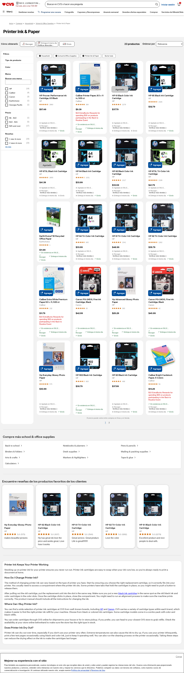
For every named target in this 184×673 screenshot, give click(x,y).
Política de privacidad (80, 670)
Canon (111, 609)
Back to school (12, 445)
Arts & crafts (11, 457)
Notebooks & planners (74, 445)
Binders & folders (13, 451)
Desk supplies (70, 451)
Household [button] (45, 56)
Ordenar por (149, 44)
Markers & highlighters (74, 457)
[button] (17, 60)
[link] (51, 104)
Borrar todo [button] (109, 56)
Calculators (10, 463)
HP (101, 609)
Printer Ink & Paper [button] (92, 56)
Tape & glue (127, 457)
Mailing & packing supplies (134, 451)
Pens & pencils (128, 445)
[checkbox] (17, 89)
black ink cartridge (127, 593)
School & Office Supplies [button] (67, 56)
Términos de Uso (98, 670)
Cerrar (179, 657)
